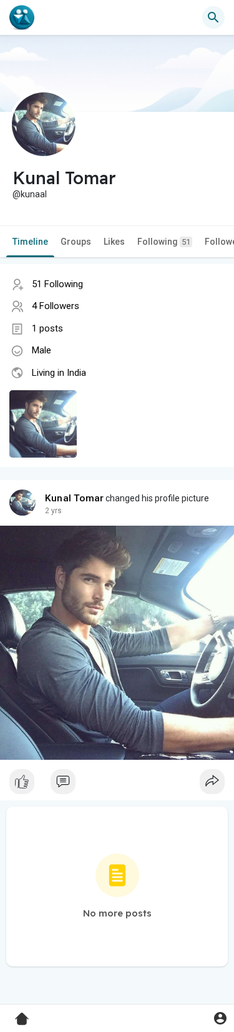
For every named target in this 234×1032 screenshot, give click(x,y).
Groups (76, 242)
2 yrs (53, 510)
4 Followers (55, 306)
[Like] (117, 784)
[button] (220, 1018)
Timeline (30, 242)
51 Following (57, 284)
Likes (114, 242)
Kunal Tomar (74, 498)
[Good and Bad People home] (21, 17)
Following (163, 242)
